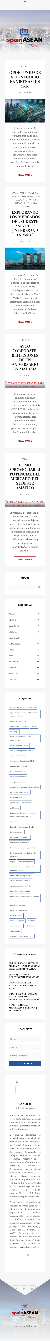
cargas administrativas (19, 745)
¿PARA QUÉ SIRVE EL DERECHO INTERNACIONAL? (24, 975)
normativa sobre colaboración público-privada (22, 868)
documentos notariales (19, 766)
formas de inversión (18, 797)
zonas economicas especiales (21, 936)
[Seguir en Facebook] (20, 1255)
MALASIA (20, 199)
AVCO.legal (31, 1326)
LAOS (37, 196)
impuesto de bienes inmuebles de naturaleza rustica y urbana (23, 815)
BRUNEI (23, 193)
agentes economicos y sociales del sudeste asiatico (23, 714)
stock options (15, 926)
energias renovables (18, 782)
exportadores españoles (19, 792)
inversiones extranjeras (19, 842)
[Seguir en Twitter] (28, 1255)
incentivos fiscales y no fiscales (22, 827)
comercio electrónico (18, 756)
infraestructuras (16, 832)
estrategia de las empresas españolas (24, 787)
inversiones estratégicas (19, 837)
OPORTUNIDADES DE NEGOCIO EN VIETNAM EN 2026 (25, 79)
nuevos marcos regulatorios (21, 875)
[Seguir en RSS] (32, 1288)
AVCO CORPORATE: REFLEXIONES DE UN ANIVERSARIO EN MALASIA (25, 357)
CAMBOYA (33, 193)
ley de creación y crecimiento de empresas (23, 855)
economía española (18, 771)
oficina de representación (20, 881)
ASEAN (15, 193)
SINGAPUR (20, 203)
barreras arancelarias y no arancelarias (20, 738)
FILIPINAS (16, 196)
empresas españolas (18, 777)
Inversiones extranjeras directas (23, 848)
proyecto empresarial (18, 910)
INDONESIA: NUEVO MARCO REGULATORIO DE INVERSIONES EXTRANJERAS (24, 996)
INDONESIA (27, 196)
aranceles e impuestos (19, 726)
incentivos (14, 822)
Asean (34, 726)
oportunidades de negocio (20, 886)
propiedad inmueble (18, 905)
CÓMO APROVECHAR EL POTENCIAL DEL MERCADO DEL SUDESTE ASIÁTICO (25, 476)
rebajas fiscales (16, 915)
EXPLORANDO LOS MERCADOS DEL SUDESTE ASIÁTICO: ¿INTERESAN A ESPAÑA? (25, 223)
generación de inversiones (20, 803)
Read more (25, 174)
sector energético (17, 921)
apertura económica (18, 721)
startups (31, 921)
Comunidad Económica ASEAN (22, 761)
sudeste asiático (31, 926)
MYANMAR (31, 199)
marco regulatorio (26, 862)
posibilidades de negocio (20, 891)
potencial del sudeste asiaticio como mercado (24, 898)
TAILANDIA (32, 203)
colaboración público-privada (22, 751)
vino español (15, 931)
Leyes (12, 862)
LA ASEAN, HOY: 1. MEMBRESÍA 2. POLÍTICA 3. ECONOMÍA (23, 1007)
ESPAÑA (13, 631)
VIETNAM (25, 66)
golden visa (14, 808)
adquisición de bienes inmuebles (23, 707)
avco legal (14, 731)
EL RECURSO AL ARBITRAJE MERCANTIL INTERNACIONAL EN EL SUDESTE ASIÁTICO (24, 966)
